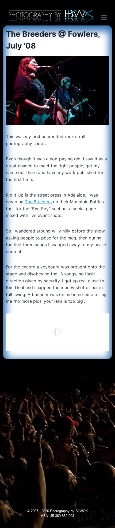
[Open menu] (107, 17)
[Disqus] (57, 426)
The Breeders (38, 201)
